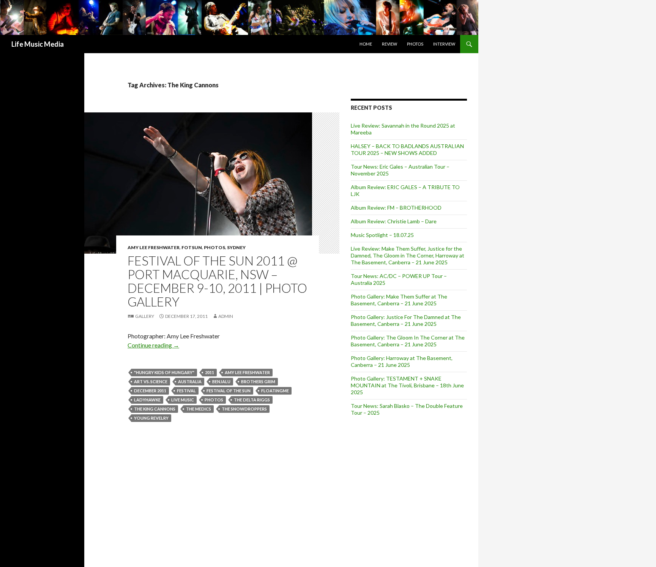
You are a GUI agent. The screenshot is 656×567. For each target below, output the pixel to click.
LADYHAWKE (147, 399)
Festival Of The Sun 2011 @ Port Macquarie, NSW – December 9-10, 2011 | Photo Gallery (217, 281)
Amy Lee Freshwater (154, 247)
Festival (186, 390)
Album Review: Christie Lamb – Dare (394, 221)
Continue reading (153, 345)
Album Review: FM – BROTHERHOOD (396, 207)
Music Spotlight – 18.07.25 (382, 235)
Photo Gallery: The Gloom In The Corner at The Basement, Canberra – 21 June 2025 (408, 340)
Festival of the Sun (229, 390)
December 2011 (150, 390)
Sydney (236, 247)
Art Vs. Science (150, 381)
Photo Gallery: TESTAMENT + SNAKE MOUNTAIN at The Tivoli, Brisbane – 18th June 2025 (407, 385)
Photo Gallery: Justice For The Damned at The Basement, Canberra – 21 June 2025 (406, 320)
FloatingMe (275, 390)
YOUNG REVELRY (151, 417)
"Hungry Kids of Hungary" (164, 372)
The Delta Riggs (252, 399)
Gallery (144, 316)
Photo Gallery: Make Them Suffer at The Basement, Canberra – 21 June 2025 (399, 299)
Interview (444, 43)
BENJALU (221, 381)
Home (366, 43)
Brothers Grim (258, 381)
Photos (415, 43)
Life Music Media (37, 44)
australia (190, 381)
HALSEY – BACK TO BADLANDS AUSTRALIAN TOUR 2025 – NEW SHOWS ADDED (407, 149)
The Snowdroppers (244, 408)
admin (225, 316)
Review (389, 43)
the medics (198, 408)
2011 (209, 372)
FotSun (191, 247)
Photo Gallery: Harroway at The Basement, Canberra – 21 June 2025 (402, 361)
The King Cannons (154, 408)
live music (182, 399)
